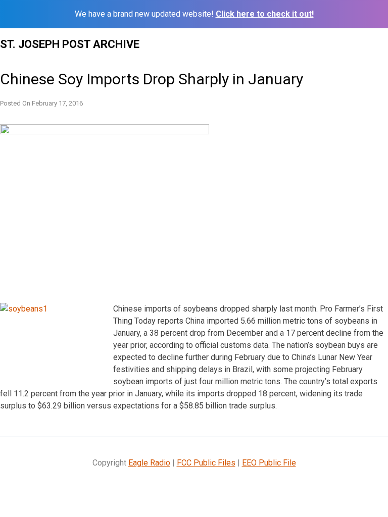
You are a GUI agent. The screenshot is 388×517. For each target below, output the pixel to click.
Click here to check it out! (265, 14)
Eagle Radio (149, 463)
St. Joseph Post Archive (69, 44)
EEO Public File (269, 463)
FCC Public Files (206, 463)
